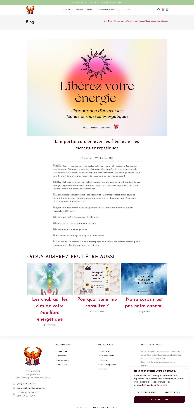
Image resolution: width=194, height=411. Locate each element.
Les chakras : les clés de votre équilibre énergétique (50, 309)
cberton (88, 158)
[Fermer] (186, 368)
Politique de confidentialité (154, 385)
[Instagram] (163, 9)
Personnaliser (147, 392)
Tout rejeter (172, 392)
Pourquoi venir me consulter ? (97, 302)
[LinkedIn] (167, 9)
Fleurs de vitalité (108, 2)
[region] (160, 386)
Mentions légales (109, 408)
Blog (119, 2)
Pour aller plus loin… (92, 2)
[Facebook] (158, 9)
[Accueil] (105, 21)
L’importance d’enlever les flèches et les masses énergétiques (141, 21)
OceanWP (95, 408)
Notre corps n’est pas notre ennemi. (144, 302)
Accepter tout (159, 399)
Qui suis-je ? (78, 2)
